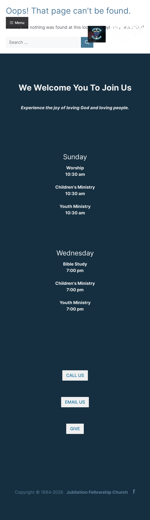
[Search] (87, 42)
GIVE (75, 428)
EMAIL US (75, 402)
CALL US (75, 375)
